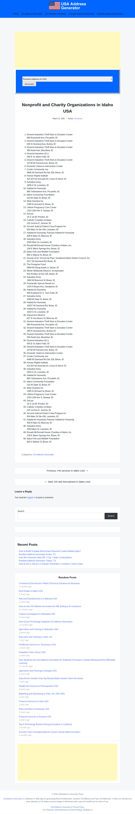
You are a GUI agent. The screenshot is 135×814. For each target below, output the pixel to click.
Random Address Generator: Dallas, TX (37, 561)
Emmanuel (78, 119)
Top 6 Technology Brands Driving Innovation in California (45, 724)
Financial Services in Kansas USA (35, 717)
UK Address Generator (55, 14)
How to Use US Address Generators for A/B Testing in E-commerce (50, 606)
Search (21, 511)
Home (16, 14)
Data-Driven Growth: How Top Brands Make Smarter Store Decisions (51, 678)
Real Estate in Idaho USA (31, 591)
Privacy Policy (78, 807)
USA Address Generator (61, 807)
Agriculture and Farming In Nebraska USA (38, 629)
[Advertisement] (67, 50)
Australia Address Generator (110, 14)
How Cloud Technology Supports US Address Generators (45, 622)
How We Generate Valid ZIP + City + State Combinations (45, 557)
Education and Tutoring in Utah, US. (35, 637)
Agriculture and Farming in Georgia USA (38, 671)
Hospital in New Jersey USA (32, 652)
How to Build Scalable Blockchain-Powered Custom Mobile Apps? (50, 551)
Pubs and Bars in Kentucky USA (34, 709)
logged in (31, 497)
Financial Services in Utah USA (34, 701)
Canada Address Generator (81, 14)
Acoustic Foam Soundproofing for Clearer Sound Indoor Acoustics (49, 732)
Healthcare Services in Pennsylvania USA (38, 686)
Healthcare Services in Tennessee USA (37, 644)
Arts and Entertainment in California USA (38, 599)
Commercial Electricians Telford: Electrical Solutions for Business (49, 583)
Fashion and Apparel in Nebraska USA (37, 614)
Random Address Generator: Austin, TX (37, 554)
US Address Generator (31, 14)
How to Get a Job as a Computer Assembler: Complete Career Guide (51, 564)
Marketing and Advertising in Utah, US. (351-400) (42, 694)
